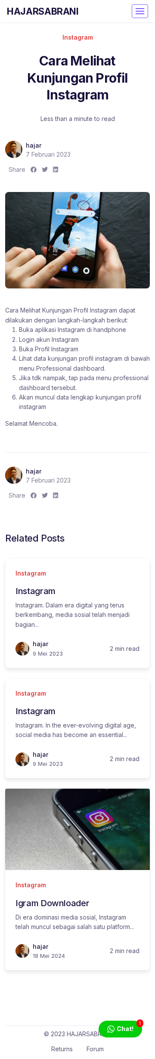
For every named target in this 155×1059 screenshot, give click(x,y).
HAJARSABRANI (43, 11)
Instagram (77, 37)
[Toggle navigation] (140, 11)
